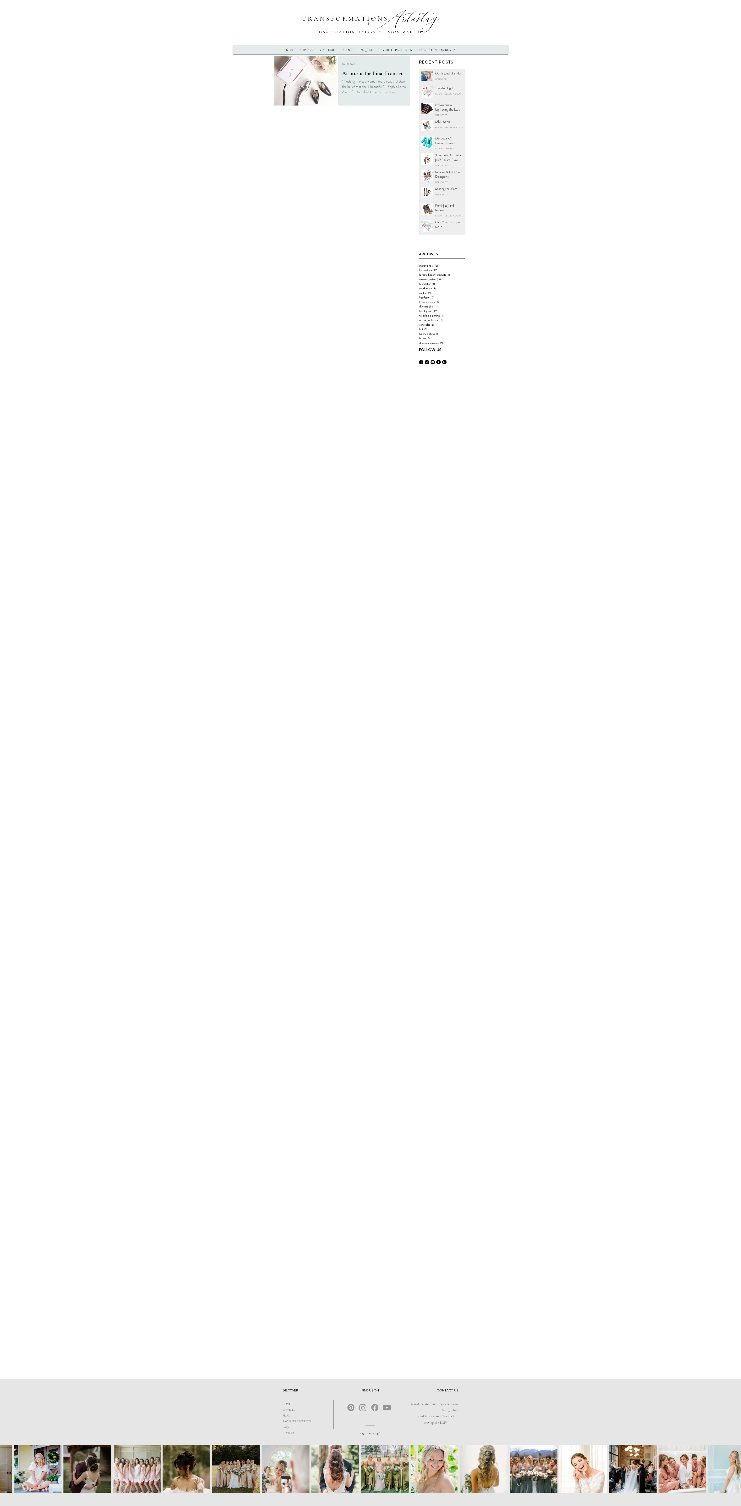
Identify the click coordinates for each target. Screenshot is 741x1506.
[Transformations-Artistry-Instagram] (427, 362)
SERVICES (289, 1409)
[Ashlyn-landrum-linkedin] (444, 362)
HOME (287, 1404)
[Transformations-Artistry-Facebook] (421, 362)
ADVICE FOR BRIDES (444, 149)
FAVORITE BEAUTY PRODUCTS (449, 94)
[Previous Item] (6, 1469)
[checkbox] (42, 1484)
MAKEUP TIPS (441, 115)
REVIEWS (288, 1433)
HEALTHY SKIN (441, 79)
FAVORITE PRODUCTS (295, 1421)
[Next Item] (734, 1469)
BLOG (286, 1415)
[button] (307, 49)
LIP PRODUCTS (441, 182)
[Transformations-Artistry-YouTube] (433, 362)
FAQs (286, 1427)
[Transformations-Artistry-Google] (438, 362)
